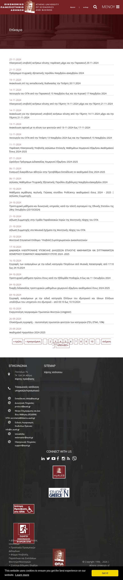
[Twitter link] (49, 459)
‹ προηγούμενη (32, 341)
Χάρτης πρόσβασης (24, 378)
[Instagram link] (64, 459)
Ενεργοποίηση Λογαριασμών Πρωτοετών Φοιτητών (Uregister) (40, 311)
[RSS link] (69, 459)
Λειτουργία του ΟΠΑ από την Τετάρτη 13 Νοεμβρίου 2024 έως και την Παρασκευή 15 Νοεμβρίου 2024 (60, 137)
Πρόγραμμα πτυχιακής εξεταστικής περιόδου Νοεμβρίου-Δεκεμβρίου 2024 (46, 73)
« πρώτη (17, 341)
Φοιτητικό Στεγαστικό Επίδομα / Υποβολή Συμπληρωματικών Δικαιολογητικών (48, 240)
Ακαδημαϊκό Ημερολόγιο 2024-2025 (27, 332)
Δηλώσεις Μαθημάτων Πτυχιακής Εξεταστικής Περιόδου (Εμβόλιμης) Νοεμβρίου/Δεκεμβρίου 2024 (58, 182)
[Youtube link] (54, 459)
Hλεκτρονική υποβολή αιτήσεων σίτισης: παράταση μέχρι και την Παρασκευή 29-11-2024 (53, 62)
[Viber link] (74, 460)
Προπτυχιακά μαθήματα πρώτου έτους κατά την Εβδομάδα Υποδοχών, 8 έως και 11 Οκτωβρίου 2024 (60, 277)
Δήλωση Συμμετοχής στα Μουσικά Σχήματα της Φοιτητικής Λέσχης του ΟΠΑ (47, 230)
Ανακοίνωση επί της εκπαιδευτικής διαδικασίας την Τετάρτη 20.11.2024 (45, 83)
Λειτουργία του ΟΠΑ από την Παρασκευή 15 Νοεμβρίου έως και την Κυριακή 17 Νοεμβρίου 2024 (58, 93)
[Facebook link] (59, 459)
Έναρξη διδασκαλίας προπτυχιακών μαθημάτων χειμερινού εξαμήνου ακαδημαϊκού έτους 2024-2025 (59, 288)
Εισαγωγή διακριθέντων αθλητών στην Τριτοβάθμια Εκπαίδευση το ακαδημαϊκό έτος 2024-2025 (57, 171)
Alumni (72, 7)
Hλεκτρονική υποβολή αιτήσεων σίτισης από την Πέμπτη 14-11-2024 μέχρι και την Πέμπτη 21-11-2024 (61, 103)
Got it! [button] (105, 573)
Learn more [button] (22, 575)
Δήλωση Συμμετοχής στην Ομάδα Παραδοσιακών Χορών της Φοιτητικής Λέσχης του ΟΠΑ (53, 219)
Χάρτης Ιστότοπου (53, 372)
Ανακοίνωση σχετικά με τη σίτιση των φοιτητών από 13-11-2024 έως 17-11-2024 (49, 127)
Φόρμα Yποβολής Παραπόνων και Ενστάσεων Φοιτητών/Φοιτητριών (22, 558)
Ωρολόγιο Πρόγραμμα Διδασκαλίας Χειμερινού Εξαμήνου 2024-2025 (43, 161)
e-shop (85, 7)
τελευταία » (62, 345)
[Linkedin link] (43, 459)
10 (92, 341)
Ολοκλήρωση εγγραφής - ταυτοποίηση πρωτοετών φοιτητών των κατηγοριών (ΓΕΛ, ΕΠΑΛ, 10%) (56, 322)
